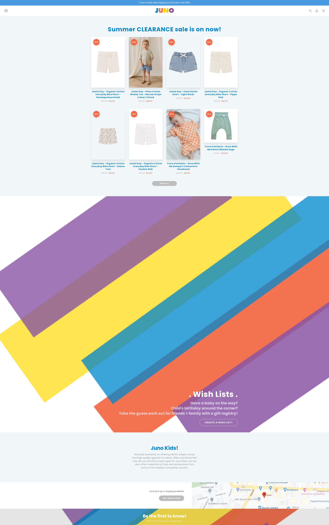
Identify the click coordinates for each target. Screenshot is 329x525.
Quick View (108, 62)
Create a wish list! (219, 422)
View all (164, 183)
